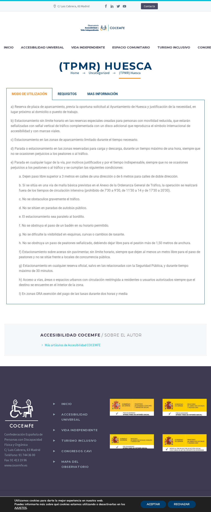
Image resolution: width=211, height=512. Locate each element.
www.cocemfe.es (15, 465)
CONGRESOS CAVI (76, 451)
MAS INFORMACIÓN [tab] (102, 94)
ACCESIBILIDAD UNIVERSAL (42, 47)
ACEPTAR (153, 504)
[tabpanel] (105, 202)
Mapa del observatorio (75, 464)
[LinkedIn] (112, 6)
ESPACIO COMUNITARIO (131, 47)
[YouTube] (124, 6)
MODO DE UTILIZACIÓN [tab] (29, 94)
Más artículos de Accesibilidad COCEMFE (73, 345)
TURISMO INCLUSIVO (173, 47)
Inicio (66, 404)
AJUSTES (20, 508)
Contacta (149, 6)
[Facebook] (106, 6)
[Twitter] (118, 6)
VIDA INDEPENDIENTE (88, 47)
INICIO (9, 47)
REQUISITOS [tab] (67, 94)
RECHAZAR (182, 504)
